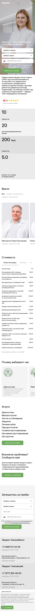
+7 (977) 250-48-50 (11, 573)
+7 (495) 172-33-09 (11, 547)
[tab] (10, 263)
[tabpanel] (17, 307)
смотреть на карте (8, 560)
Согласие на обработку (27, 64)
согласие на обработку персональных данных (16, 600)
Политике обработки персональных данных (20, 67)
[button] (32, 3)
